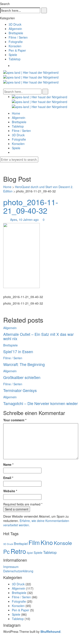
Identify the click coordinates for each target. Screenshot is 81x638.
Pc (6, 551)
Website (10, 491)
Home (16, 113)
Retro (18, 551)
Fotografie (16, 41)
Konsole (63, 542)
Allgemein (15, 28)
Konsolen (15, 46)
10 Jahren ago (29, 219)
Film (34, 542)
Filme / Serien (18, 37)
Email (8, 478)
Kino (47, 542)
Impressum (11, 566)
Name (8, 464)
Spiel (30, 553)
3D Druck (15, 24)
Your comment (14, 420)
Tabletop (15, 59)
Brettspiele (16, 33)
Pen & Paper (17, 50)
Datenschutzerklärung (18, 571)
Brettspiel (21, 543)
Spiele (13, 54)
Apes (13, 219)
